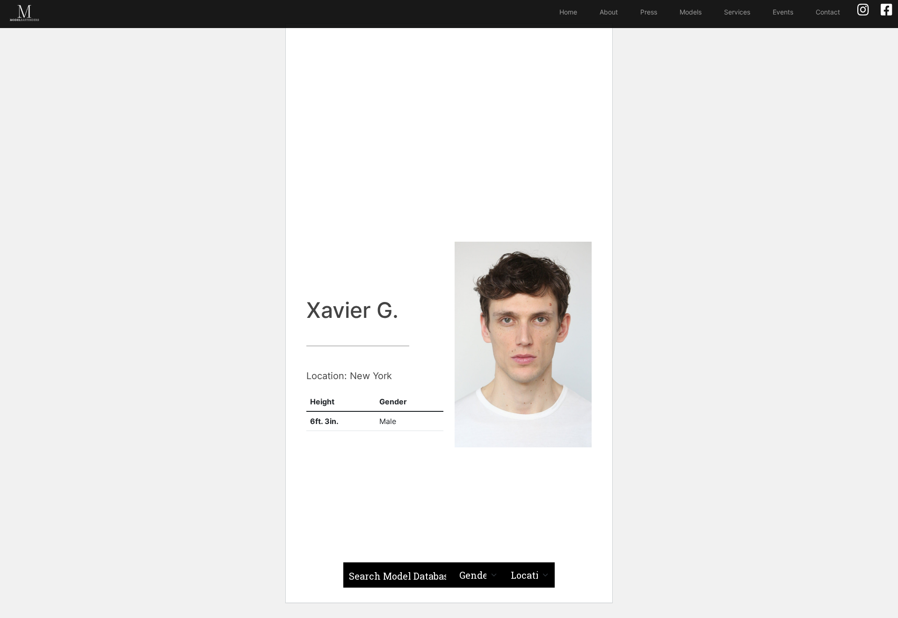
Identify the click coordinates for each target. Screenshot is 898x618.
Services (737, 12)
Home (568, 12)
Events (783, 12)
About (609, 12)
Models (691, 12)
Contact (828, 12)
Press (648, 12)
